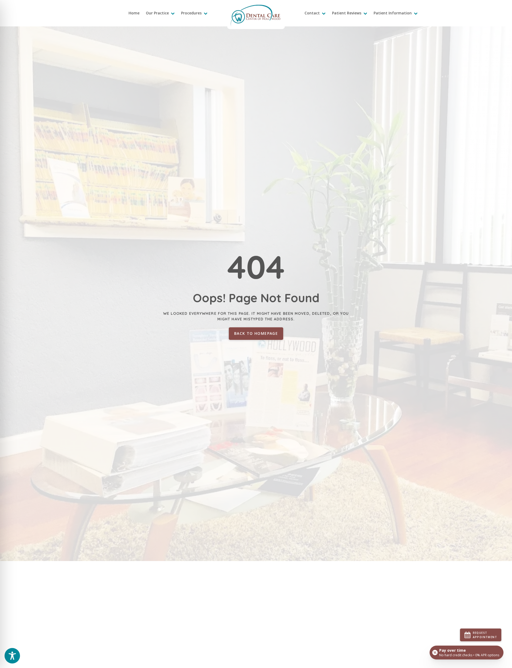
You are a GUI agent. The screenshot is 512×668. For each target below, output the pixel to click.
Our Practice (157, 12)
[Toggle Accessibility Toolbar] (12, 655)
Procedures (191, 12)
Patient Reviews (346, 12)
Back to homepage (256, 333)
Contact (312, 12)
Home (134, 12)
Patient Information (393, 12)
